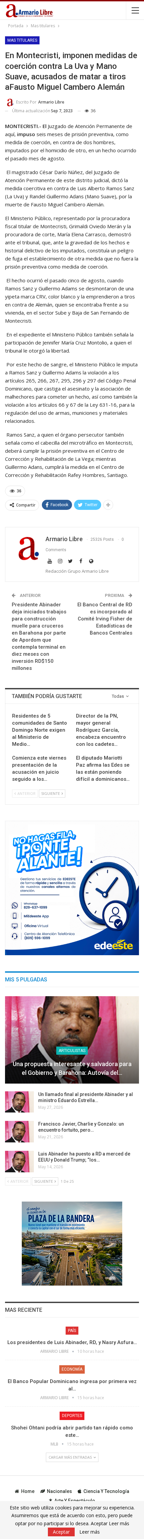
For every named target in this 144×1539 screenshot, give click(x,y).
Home (27, 1491)
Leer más (89, 1532)
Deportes (72, 1415)
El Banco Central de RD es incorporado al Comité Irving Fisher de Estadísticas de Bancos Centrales (104, 619)
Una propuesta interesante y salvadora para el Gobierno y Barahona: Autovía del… (72, 1068)
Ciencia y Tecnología (106, 1491)
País (72, 1330)
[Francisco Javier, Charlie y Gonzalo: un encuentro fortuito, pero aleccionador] (19, 1131)
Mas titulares (22, 40)
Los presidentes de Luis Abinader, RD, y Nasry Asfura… (72, 1342)
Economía (72, 1369)
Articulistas (72, 1050)
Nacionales (59, 1491)
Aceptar (61, 1532)
